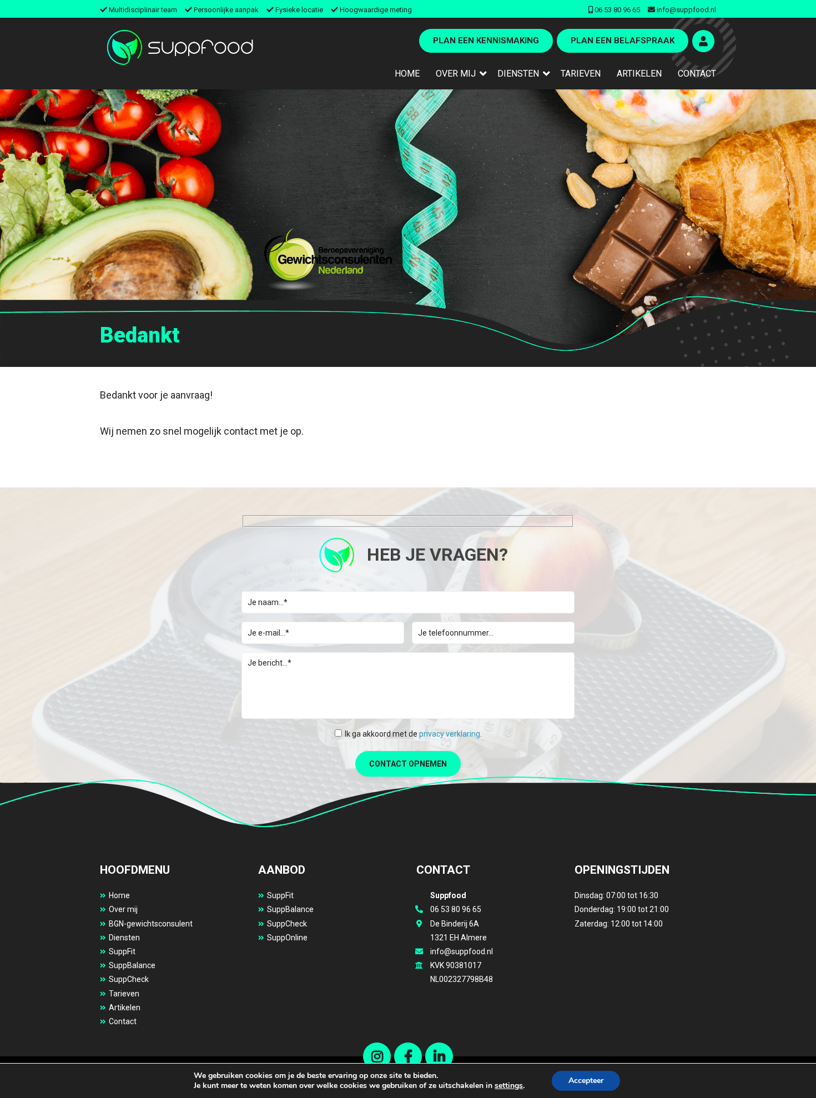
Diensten (124, 937)
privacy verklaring (449, 733)
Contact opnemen (408, 763)
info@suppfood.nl (686, 10)
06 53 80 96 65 (617, 10)
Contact (123, 1021)
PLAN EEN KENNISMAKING (486, 41)
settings (509, 1086)
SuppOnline (287, 937)
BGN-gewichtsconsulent (151, 923)
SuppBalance (132, 965)
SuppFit (122, 951)
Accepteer (585, 1080)
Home (119, 895)
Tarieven (124, 993)
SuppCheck (129, 979)
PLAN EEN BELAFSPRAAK (622, 41)
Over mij (123, 909)
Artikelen (124, 1007)
